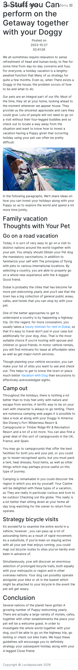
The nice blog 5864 (20, 5)
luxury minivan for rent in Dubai (47, 327)
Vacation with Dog (34, 375)
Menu (63, 5)
